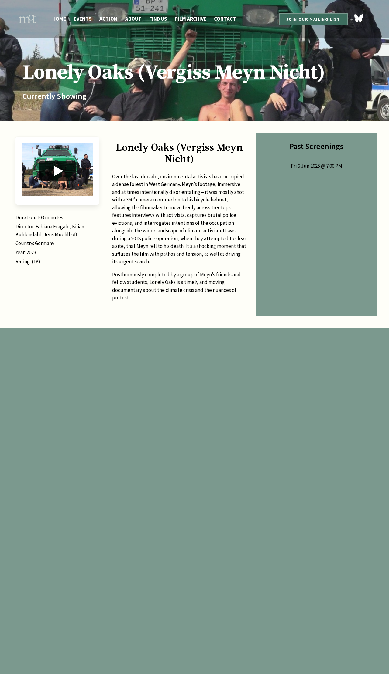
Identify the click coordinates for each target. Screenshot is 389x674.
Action (108, 18)
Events (83, 18)
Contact (225, 18)
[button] (57, 171)
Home (59, 18)
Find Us (158, 18)
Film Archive (190, 18)
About (133, 18)
